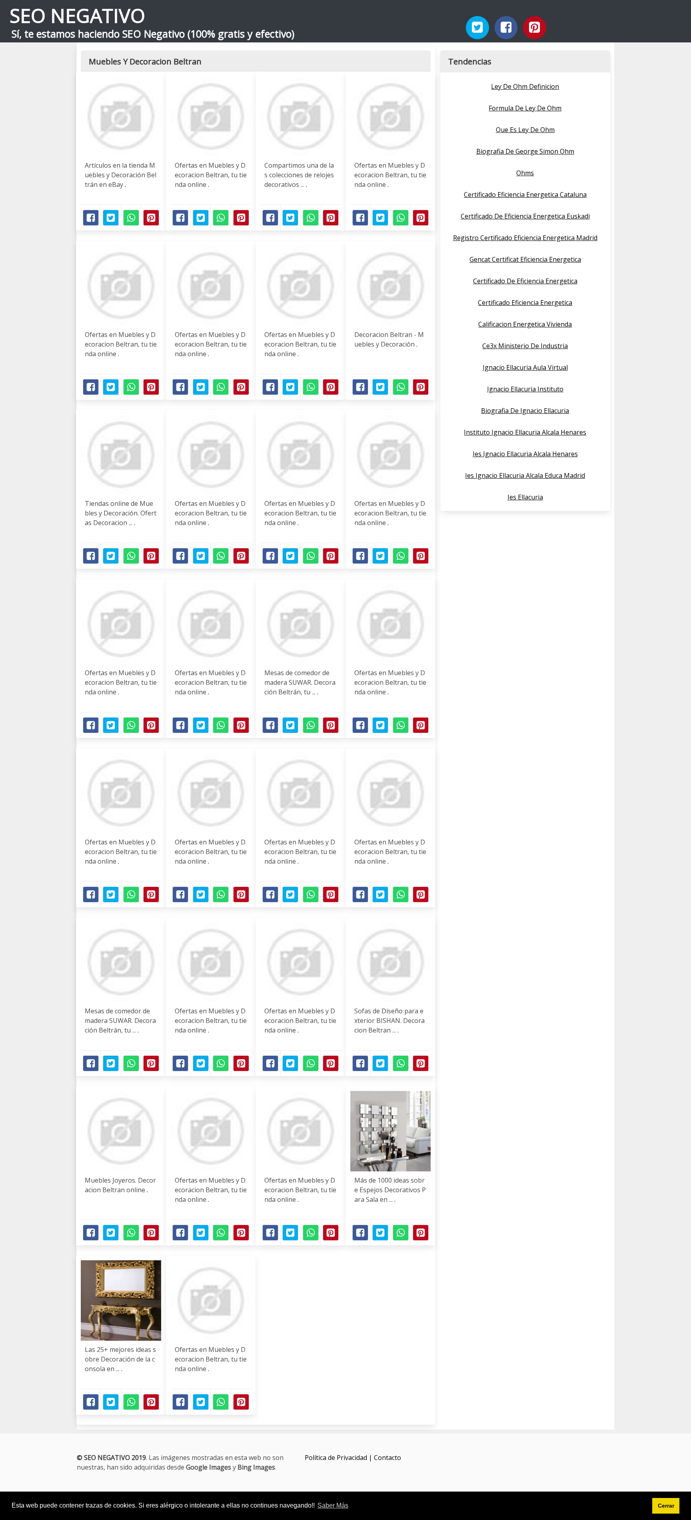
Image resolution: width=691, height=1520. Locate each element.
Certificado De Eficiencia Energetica (525, 281)
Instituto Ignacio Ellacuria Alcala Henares (525, 432)
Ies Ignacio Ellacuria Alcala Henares (525, 453)
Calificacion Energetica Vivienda (525, 324)
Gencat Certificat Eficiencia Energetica (525, 259)
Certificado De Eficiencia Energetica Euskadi (525, 216)
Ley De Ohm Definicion (525, 86)
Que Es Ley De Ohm (525, 129)
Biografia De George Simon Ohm (525, 151)
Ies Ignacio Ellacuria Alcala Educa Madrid (525, 475)
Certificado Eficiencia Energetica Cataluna (525, 194)
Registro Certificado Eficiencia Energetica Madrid (525, 237)
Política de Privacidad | (339, 1457)
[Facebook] (506, 27)
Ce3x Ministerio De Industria (525, 345)
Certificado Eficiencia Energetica (525, 302)
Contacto (387, 1457)
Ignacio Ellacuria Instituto (525, 389)
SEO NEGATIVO (77, 15)
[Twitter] (477, 27)
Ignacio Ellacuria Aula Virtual (525, 367)
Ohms (525, 172)
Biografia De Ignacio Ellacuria (525, 410)
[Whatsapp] (131, 218)
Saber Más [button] (333, 1505)
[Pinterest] (534, 27)
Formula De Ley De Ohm (525, 108)
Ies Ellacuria (525, 497)
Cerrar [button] (666, 1505)
